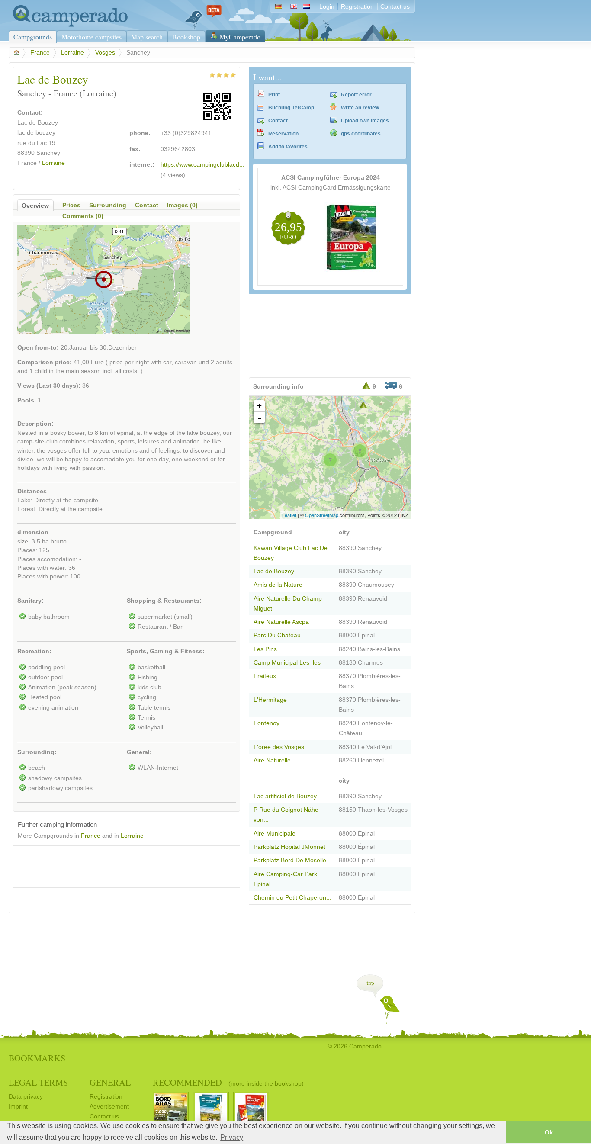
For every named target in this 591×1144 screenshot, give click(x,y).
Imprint (18, 1106)
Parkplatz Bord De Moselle (290, 860)
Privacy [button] (231, 1137)
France (40, 52)
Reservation (283, 134)
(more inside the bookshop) (266, 1083)
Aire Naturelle (272, 760)
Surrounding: (37, 752)
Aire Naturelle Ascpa (281, 622)
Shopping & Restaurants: (164, 601)
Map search (147, 36)
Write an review (360, 108)
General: (139, 752)
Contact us (395, 6)
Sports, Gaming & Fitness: (166, 651)
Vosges (105, 52)
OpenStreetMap (321, 514)
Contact (278, 121)
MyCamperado (239, 36)
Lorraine (72, 52)
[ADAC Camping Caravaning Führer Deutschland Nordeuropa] (352, 270)
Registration (357, 6)
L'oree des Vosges (279, 747)
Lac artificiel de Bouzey (285, 796)
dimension (32, 532)
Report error (356, 95)
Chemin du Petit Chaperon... (292, 897)
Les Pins (265, 649)
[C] (363, 404)
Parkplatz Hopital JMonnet (289, 847)
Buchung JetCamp (291, 108)
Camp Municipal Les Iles (287, 662)
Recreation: (34, 651)
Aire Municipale (275, 833)
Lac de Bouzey (274, 571)
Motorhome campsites (91, 36)
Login (326, 6)
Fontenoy (266, 723)
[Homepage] (68, 25)
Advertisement (109, 1106)
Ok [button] (549, 1132)
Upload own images (365, 121)
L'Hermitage (270, 700)
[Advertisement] (119, 866)
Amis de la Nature (278, 585)
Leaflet (289, 514)
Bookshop (186, 36)
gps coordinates (361, 134)
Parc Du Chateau (277, 635)
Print (274, 95)
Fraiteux (265, 676)
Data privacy (26, 1096)
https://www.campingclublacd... (202, 164)
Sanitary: (30, 601)
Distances (32, 491)
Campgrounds (32, 36)
